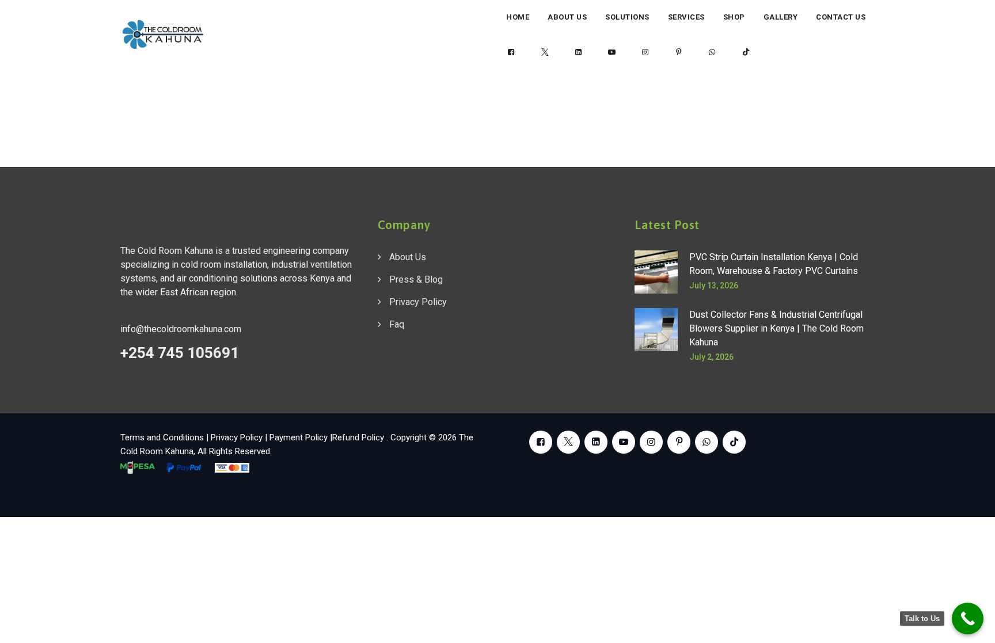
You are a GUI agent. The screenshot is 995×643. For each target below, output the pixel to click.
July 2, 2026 (711, 357)
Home (517, 17)
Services (686, 17)
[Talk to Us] (967, 618)
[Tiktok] (745, 52)
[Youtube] (612, 52)
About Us (567, 17)
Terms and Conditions (162, 437)
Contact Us (840, 17)
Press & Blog (416, 279)
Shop (734, 17)
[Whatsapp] (712, 52)
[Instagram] (645, 52)
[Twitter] (545, 52)
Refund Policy (359, 437)
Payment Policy (298, 437)
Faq (396, 324)
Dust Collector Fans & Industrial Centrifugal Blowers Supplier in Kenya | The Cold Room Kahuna (776, 328)
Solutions (627, 17)
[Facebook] (511, 52)
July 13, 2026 (713, 285)
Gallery (781, 17)
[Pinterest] (679, 52)
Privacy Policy (418, 301)
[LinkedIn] (578, 52)
